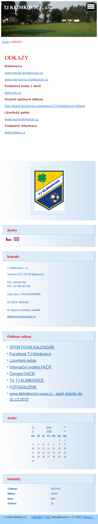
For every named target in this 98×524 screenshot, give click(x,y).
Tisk (47, 517)
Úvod (5, 41)
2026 (49, 431)
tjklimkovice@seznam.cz (21, 316)
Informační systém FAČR (30, 367)
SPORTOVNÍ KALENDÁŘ (32, 347)
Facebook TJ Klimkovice (30, 354)
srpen (49, 427)
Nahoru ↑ (88, 517)
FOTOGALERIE (23, 387)
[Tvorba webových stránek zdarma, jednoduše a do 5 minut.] (29, 517)
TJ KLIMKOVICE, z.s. (27, 7)
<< (33, 427)
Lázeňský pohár (23, 361)
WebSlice (37, 517)
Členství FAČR (22, 374)
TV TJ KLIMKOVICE (27, 380)
